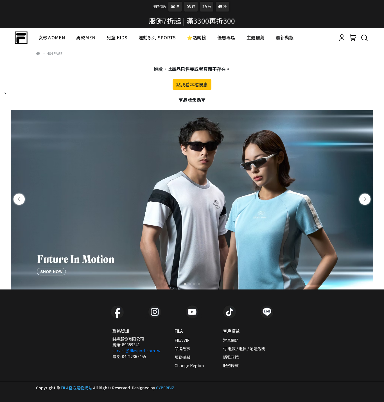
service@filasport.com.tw (136, 350)
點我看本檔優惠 (192, 84)
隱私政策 (231, 357)
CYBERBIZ (165, 387)
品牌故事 (182, 348)
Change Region (189, 365)
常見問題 (231, 340)
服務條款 (231, 365)
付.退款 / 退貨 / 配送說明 (244, 348)
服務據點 (182, 357)
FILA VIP (182, 340)
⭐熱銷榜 (196, 37)
